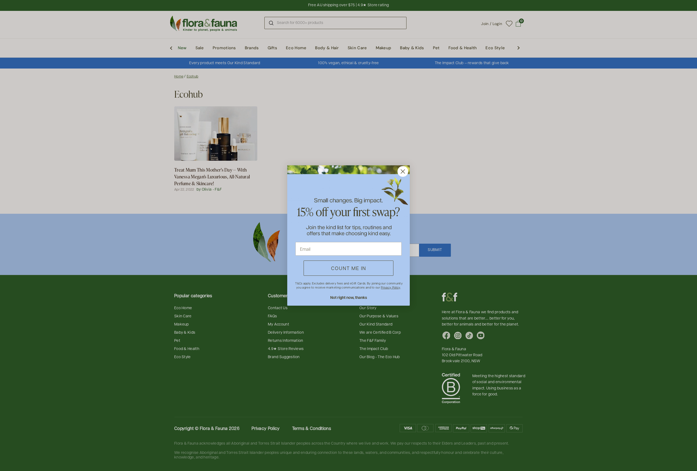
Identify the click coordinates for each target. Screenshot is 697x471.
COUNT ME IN (348, 268)
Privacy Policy (390, 287)
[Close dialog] (403, 171)
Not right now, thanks (348, 297)
